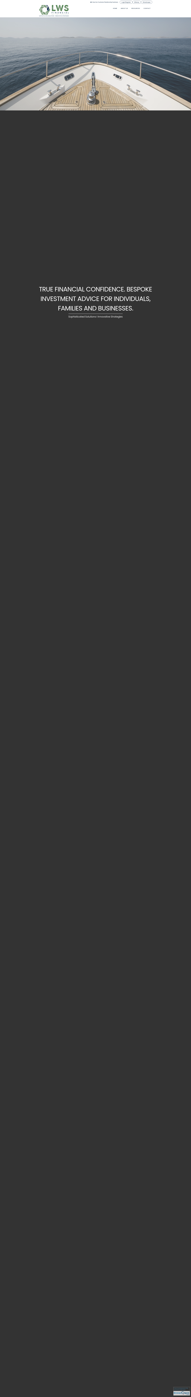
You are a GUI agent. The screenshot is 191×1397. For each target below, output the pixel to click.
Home (115, 8)
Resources (136, 8)
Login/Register (126, 2)
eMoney (136, 2)
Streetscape (146, 2)
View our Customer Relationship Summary (105, 2)
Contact (147, 8)
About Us (124, 8)
